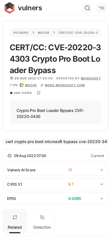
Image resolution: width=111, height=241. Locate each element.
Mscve (44, 32)
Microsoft (91, 78)
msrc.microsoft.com (65, 85)
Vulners (21, 32)
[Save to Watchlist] (39, 93)
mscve (31, 85)
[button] (55, 156)
